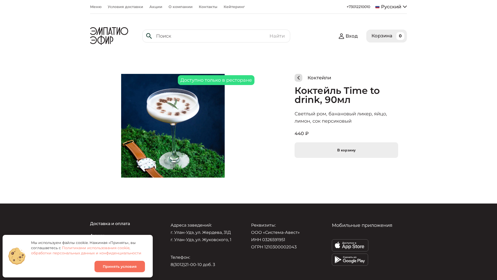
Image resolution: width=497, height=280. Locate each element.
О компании (181, 6)
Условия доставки (125, 6)
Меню (95, 6)
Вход (352, 36)
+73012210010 (358, 6)
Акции (155, 6)
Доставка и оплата (110, 223)
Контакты (208, 6)
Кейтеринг (234, 6)
